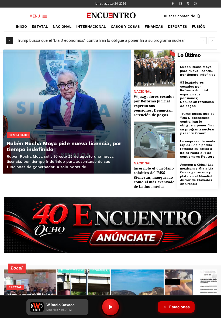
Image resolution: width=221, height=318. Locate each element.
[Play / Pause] (110, 307)
